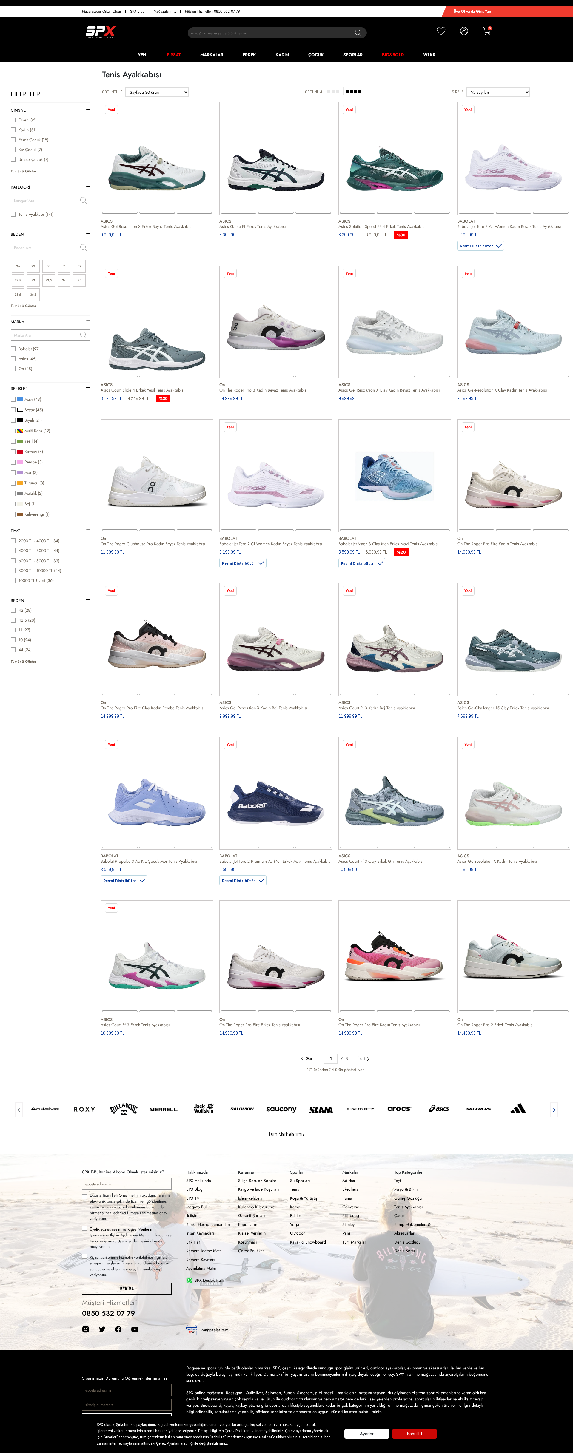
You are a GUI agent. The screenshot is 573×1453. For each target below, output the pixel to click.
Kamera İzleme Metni (204, 1251)
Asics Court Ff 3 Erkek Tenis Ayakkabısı (135, 1024)
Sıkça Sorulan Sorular (257, 1181)
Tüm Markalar (354, 1242)
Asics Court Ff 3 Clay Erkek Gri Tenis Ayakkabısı (381, 861)
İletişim (192, 1215)
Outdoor (297, 1233)
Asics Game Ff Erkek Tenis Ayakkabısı (252, 226)
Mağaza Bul (196, 1207)
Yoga (294, 1224)
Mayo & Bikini (406, 1189)
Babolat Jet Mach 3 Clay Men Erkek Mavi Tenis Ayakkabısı (388, 543)
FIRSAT (174, 55)
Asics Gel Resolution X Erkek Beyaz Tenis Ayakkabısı (146, 226)
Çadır (399, 1215)
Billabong (350, 1215)
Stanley (348, 1224)
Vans (346, 1233)
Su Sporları (300, 1181)
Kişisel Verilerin (139, 1229)
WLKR (429, 55)
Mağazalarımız (165, 11)
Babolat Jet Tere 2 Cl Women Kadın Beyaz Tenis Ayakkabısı (270, 543)
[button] (19, 1109)
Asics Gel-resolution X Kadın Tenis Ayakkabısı (497, 861)
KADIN (282, 55)
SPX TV (192, 1198)
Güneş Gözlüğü (408, 1198)
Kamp (295, 1207)
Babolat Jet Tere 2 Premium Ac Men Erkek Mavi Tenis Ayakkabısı (275, 861)
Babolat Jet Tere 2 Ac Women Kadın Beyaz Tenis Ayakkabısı (509, 226)
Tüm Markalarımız (286, 1133)
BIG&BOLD (393, 55)
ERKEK (249, 55)
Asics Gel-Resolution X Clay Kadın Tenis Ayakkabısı (502, 390)
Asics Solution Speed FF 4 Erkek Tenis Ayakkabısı (382, 226)
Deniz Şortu (404, 1251)
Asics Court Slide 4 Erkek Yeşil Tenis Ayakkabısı (143, 390)
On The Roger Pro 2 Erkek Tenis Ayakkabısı (495, 1024)
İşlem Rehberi (250, 1198)
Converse (350, 1207)
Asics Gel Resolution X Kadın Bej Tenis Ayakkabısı (263, 708)
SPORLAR (353, 55)
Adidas (348, 1181)
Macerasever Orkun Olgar (101, 11)
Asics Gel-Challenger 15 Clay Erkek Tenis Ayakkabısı (503, 708)
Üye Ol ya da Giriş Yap (472, 11)
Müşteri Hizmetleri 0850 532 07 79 (212, 11)
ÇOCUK (316, 55)
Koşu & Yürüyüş (304, 1198)
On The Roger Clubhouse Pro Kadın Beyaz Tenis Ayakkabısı (153, 543)
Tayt (397, 1181)
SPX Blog (137, 11)
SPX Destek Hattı (209, 1280)
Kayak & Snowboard (308, 1242)
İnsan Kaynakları (200, 1233)
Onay (123, 1195)
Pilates (295, 1215)
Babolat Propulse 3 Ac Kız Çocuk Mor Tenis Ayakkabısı (149, 861)
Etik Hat (193, 1242)
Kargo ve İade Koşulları (258, 1189)
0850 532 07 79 (108, 1313)
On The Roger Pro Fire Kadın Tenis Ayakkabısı (498, 543)
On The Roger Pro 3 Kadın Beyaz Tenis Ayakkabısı (263, 390)
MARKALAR (211, 55)
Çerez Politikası (252, 1251)
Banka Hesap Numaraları (208, 1224)
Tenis (294, 1189)
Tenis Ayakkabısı (408, 1207)
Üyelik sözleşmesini (105, 1229)
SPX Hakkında (198, 1181)
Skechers (350, 1189)
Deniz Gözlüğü (407, 1242)
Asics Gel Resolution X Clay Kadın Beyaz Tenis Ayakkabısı (389, 390)
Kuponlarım (248, 1224)
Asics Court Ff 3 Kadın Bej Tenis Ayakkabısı (376, 708)
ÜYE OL (127, 1288)
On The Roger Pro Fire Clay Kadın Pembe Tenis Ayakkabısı (152, 708)
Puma (347, 1198)
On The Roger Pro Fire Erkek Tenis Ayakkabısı (259, 1024)
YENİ (142, 55)
